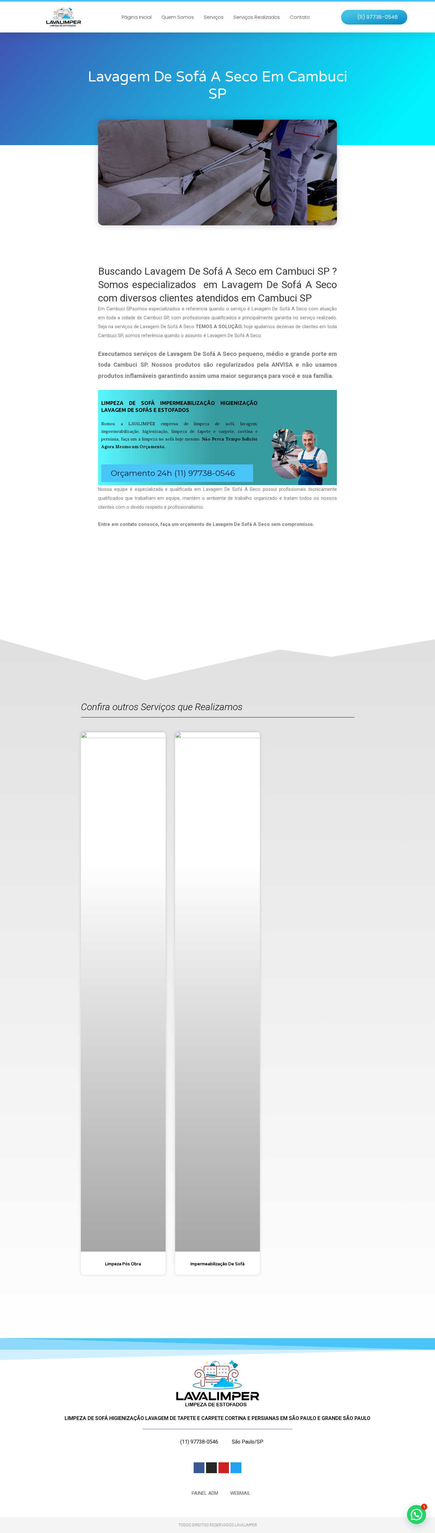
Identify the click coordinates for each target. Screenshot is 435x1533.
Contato (300, 17)
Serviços (214, 17)
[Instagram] (211, 1467)
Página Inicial (137, 17)
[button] (374, 17)
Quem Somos (177, 17)
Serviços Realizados (256, 17)
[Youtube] (223, 1467)
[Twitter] (236, 1467)
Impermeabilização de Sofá (217, 1264)
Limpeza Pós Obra (123, 1264)
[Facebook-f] (199, 1467)
